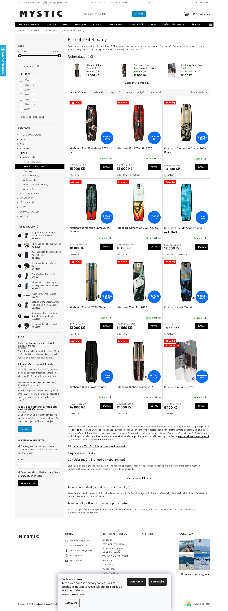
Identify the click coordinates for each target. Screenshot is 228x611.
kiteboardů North (105, 439)
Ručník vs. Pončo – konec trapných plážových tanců (36, 344)
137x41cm (169, 334)
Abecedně (156, 92)
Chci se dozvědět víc (137, 478)
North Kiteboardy (32, 162)
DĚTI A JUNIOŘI (27, 202)
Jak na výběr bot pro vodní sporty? (36, 364)
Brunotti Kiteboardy (34, 166)
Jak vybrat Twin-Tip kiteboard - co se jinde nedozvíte (100, 446)
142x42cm (74, 175)
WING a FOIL (26, 148)
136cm (29, 85)
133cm (29, 80)
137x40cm (74, 254)
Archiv (25, 429)
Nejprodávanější (135, 92)
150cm (29, 109)
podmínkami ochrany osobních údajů (39, 474)
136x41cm (169, 413)
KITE (22, 144)
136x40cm (169, 254)
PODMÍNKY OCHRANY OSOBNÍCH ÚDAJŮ (112, 550)
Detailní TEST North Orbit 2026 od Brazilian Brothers (36, 383)
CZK (192, 2)
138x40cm (122, 175)
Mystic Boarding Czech (81, 550)
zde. (82, 594)
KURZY (23, 207)
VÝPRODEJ (25, 216)
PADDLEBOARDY (31, 193)
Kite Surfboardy (31, 175)
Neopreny (107, 560)
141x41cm (169, 175)
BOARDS (24, 153)
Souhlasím (157, 581)
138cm (29, 94)
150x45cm (74, 334)
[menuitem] (28, 24)
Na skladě (31, 66)
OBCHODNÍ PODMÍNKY (118, 2)
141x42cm (74, 413)
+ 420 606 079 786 (78, 545)
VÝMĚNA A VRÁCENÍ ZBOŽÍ (115, 556)
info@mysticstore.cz (80, 540)
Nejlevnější (98, 92)
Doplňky (28, 171)
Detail (107, 167)
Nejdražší (115, 92)
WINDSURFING (26, 198)
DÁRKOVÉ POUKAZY (29, 212)
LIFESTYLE (25, 139)
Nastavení (70, 603)
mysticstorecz (77, 555)
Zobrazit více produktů (137, 82)
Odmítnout (136, 581)
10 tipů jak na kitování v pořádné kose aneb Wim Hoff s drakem (38, 408)
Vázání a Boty (29, 189)
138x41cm (122, 334)
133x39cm (182, 254)
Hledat (139, 13)
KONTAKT (96, 2)
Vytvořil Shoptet (202, 604)
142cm (29, 104)
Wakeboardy (29, 180)
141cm (29, 99)
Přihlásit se (28, 483)
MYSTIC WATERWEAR (30, 135)
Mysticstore (76, 560)
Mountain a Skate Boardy (35, 184)
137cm (29, 89)
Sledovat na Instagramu (197, 574)
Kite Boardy (29, 157)
